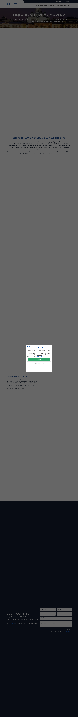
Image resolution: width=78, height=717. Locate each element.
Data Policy (39, 356)
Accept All (39, 359)
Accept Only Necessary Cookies (39, 363)
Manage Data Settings (39, 367)
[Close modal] (50, 347)
